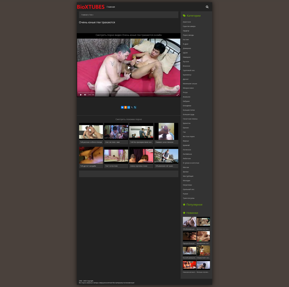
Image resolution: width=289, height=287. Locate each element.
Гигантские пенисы (190, 119)
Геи (184, 132)
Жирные (186, 141)
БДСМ (185, 53)
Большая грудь (188, 114)
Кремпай (186, 145)
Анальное (186, 97)
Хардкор (186, 31)
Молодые (186, 180)
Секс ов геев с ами (112, 142)
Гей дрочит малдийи (88, 166)
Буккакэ (186, 128)
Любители (187, 158)
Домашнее (187, 48)
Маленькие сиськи (190, 83)
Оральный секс (188, 189)
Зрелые (186, 172)
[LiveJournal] (135, 107)
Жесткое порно (189, 136)
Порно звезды (188, 35)
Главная (111, 6)
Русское (186, 61)
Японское (186, 66)
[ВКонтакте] (122, 107)
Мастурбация (188, 176)
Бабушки (186, 101)
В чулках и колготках (191, 163)
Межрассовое (188, 88)
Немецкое (187, 57)
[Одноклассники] (125, 107)
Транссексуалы (188, 198)
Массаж (186, 167)
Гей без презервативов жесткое (141, 142)
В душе (185, 44)
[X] (132, 107)
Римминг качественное (164, 142)
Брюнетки (186, 123)
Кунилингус (187, 75)
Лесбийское (187, 154)
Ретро (185, 92)
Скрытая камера (189, 26)
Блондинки (187, 106)
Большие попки (189, 110)
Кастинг (186, 39)
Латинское (187, 150)
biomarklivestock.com (91, 6)
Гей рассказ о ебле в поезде (91, 142)
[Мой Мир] (128, 107)
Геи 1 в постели (111, 166)
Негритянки (187, 185)
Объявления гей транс (164, 166)
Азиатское (187, 22)
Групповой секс (189, 70)
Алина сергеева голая (138, 166)
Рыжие (185, 194)
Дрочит (186, 79)
